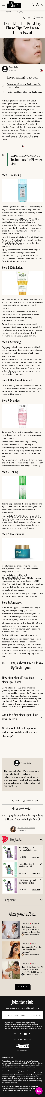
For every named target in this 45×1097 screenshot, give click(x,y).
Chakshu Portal (24, 1088)
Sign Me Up (36, 1015)
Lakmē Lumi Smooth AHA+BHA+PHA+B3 (14, 576)
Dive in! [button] (21, 986)
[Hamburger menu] (3, 4)
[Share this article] (13, 800)
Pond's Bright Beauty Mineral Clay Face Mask (19, 443)
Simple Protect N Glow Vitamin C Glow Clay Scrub (20, 313)
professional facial (10, 115)
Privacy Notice (36, 1028)
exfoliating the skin (13, 243)
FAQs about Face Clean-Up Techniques (24, 92)
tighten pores (18, 453)
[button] (24, 17)
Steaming (6, 347)
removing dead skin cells (31, 299)
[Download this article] (29, 17)
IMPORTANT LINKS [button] (21, 1039)
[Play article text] (34, 17)
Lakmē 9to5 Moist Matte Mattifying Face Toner (21, 517)
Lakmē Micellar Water (24, 219)
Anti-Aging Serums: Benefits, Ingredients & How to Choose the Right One (22, 817)
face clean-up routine (15, 209)
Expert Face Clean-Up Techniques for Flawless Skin (24, 85)
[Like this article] (19, 17)
